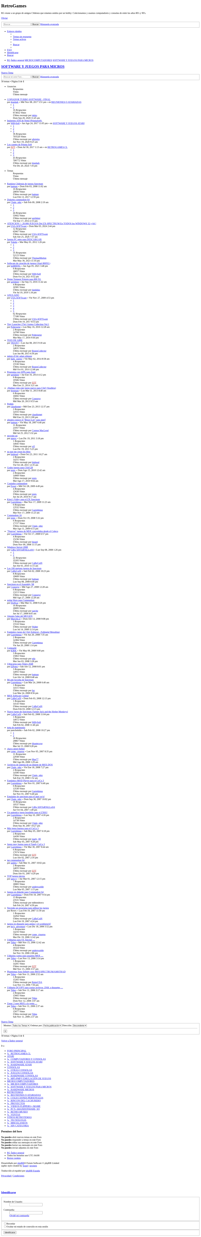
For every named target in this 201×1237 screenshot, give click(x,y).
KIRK (14, 650)
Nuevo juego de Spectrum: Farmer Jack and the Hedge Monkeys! (37, 711)
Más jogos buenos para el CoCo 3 (23, 828)
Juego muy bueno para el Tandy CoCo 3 (26, 844)
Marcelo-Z (16, 619)
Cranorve (36, 398)
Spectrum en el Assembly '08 (20, 584)
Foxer (13, 486)
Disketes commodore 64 (18, 199)
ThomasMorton (39, 258)
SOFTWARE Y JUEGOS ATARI (68, 123)
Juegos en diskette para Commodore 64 (25, 892)
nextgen (33, 1165)
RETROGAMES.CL (58, 147)
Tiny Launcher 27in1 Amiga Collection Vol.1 (28, 324)
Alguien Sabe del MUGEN (20, 616)
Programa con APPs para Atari (21, 372)
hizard (35, 542)
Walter (35, 627)
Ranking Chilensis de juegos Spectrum (25, 183)
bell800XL (16, 266)
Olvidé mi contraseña (19, 1215)
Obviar (4, 18)
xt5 (33, 446)
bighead (14, 454)
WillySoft (15, 123)
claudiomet (16, 406)
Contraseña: (9, 1210)
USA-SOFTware (19, 226)
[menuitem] (22, 36)
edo (33, 658)
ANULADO (13, 295)
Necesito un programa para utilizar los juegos (28, 908)
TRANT (15, 343)
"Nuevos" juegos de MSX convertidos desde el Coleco (32, 531)
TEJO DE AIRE (15, 340)
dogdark (14, 102)
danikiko (36, 290)
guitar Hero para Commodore (20, 600)
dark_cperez (16, 359)
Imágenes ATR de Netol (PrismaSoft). (24, 120)
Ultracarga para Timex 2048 (20, 664)
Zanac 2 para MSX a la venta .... (22, 1003)
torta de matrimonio (16, 727)
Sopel (25, 1165)
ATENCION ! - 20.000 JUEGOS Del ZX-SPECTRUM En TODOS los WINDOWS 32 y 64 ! (51, 223)
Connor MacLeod (40, 430)
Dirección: (67, 1025)
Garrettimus (16, 502)
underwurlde (38, 886)
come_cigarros (17, 751)
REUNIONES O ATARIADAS (66, 102)
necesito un (12, 435)
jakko (34, 115)
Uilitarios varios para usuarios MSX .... (25, 955)
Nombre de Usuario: (13, 1201)
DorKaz (14, 603)
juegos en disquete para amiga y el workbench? (29, 924)
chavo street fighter (16, 749)
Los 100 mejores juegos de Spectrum (24, 568)
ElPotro (14, 666)
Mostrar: (8, 1025)
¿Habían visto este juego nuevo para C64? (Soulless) (31, 388)
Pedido (10, 404)
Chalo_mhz (16, 202)
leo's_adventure (18, 926)
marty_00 (36, 839)
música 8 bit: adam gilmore (19, 356)
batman (14, 186)
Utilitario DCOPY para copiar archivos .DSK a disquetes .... (35, 987)
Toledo (14, 242)
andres (14, 863)
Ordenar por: (36, 1025)
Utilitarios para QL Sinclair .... (21, 940)
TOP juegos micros (16, 876)
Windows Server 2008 (17, 547)
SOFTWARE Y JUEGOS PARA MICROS (32, 66)
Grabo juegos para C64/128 (20, 467)
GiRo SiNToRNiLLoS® (22, 550)
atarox (13, 438)
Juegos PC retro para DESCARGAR (24, 239)
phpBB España (33, 1170)
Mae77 (35, 759)
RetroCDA (37, 982)
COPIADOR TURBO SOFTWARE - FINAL (28, 99)
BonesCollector (39, 351)
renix (13, 470)
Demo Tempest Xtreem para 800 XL (24, 279)
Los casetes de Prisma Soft (19, 144)
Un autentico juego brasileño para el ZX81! (27, 812)
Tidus (13, 942)
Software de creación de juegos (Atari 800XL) (28, 263)
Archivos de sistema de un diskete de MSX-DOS (30, 764)
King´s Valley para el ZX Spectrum (23, 499)
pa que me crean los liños (18, 451)
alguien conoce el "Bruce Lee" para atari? (26, 420)
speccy (14, 879)
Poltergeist (15, 327)
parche (35, 611)
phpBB (20, 1163)
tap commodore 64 (15, 860)
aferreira (36, 139)
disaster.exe (37, 743)
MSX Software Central (18, 695)
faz (33, 690)
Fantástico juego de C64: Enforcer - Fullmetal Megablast (33, 632)
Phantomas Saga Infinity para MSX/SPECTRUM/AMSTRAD (36, 971)
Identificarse (8, 1192)
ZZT (13, 147)
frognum (15, 390)
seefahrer (36, 218)
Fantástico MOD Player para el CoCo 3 (25, 780)
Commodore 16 (14, 515)
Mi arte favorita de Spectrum (20, 680)
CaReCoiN (37, 563)
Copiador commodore (17, 483)
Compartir (11, 648)
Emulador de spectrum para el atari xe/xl (25, 796)
